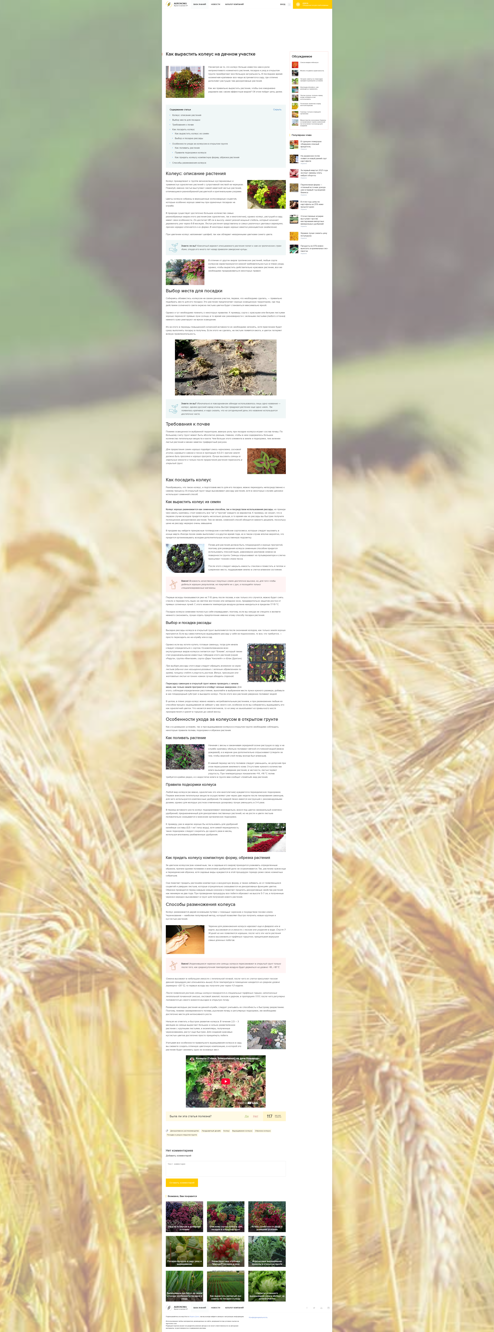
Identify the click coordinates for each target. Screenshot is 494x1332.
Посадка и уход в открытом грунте (182, 1135)
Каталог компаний (234, 4)
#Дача (315, 4)
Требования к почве (183, 124)
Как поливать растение (187, 147)
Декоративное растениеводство (184, 1131)
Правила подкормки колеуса (190, 152)
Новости (215, 4)
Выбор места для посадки (186, 119)
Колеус (226, 1131)
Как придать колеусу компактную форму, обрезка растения (207, 157)
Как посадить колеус (183, 129)
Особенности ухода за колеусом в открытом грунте (200, 143)
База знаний (199, 4)
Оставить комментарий (181, 1182)
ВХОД (283, 4)
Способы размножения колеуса (189, 162)
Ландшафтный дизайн (211, 1131)
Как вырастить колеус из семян (192, 133)
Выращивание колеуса (242, 1131)
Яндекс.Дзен (194, 1317)
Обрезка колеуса (263, 1131)
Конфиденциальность (258, 1317)
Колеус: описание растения (186, 115)
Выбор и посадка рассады (189, 138)
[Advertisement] (247, 28)
